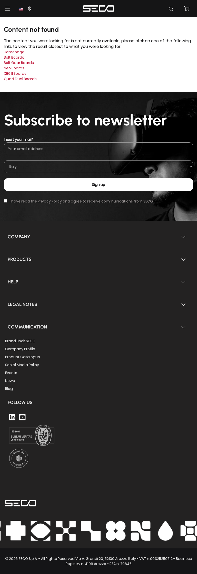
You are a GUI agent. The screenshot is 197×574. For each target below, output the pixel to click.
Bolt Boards (14, 57)
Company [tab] (19, 237)
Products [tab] (20, 259)
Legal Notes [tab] (22, 304)
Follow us (20, 402)
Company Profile (20, 349)
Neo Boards (14, 68)
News (10, 380)
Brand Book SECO (20, 341)
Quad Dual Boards (20, 78)
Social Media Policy (22, 364)
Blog (9, 388)
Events (11, 372)
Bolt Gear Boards (19, 62)
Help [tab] (13, 282)
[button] (25, 9)
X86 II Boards (15, 73)
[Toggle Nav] (7, 8)
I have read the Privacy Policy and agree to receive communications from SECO (81, 201)
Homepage (14, 52)
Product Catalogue (22, 356)
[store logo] (98, 8)
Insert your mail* (18, 139)
